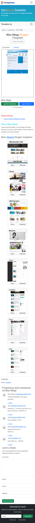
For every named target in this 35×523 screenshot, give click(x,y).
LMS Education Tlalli (16, 142)
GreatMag (12, 290)
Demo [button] (12, 165)
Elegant (10, 137)
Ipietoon (8, 382)
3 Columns (10, 30)
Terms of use (13, 519)
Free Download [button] (10, 104)
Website (4, 493)
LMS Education (14, 201)
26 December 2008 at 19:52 (17, 417)
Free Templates (13, 9)
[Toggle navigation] (31, 2)
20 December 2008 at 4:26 (23, 394)
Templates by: (6, 24)
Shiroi (11, 319)
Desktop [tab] (7, 47)
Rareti (11, 260)
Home (4, 30)
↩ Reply (10, 403)
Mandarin (12, 231)
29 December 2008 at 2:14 (18, 427)
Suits (10, 349)
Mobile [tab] (16, 47)
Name (4, 479)
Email (4, 486)
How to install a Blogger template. (14, 119)
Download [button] (22, 165)
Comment (5, 457)
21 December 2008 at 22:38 (17, 406)
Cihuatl (11, 171)
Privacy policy (22, 519)
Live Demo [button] (27, 104)
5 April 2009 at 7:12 (15, 438)
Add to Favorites (18, 41)
